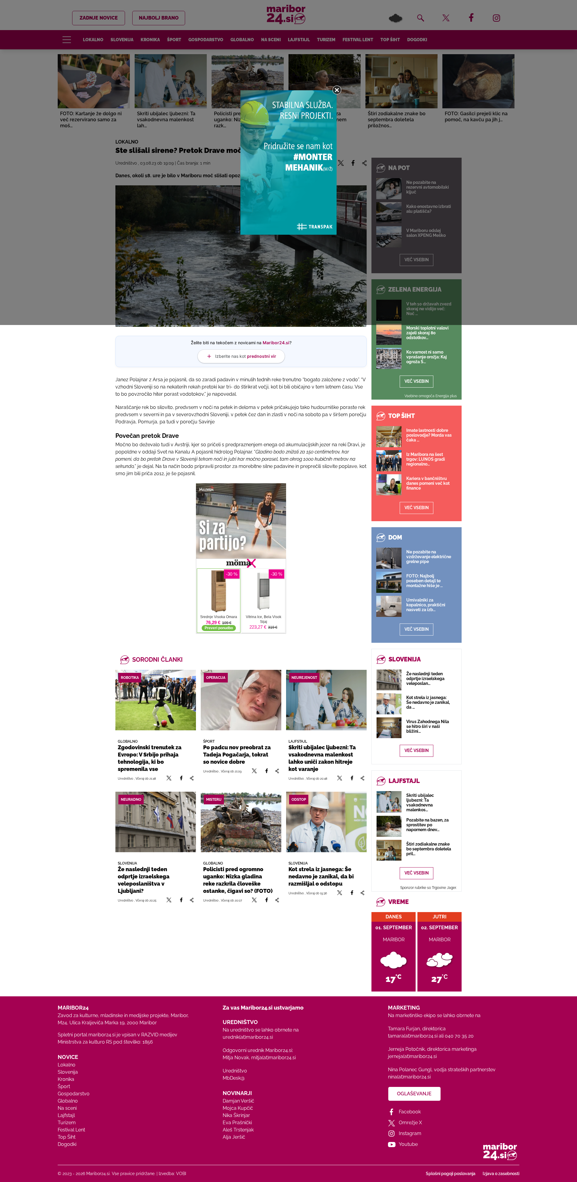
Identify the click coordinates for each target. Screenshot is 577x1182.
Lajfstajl (66, 1115)
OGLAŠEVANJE (414, 1094)
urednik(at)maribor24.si (248, 1037)
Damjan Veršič (238, 1101)
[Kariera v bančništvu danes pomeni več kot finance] (388, 484)
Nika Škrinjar (236, 1115)
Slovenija (68, 1072)
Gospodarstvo (74, 1094)
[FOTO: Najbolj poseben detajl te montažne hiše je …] (388, 582)
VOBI (181, 1173)
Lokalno (66, 1065)
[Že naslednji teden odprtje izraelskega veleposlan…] (389, 680)
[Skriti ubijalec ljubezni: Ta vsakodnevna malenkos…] (389, 802)
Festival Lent (71, 1130)
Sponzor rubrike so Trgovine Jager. (428, 888)
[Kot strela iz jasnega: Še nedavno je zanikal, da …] (389, 703)
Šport (64, 1086)
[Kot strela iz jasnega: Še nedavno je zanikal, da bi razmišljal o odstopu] (326, 822)
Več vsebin (417, 381)
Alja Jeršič (234, 1137)
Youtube (408, 1144)
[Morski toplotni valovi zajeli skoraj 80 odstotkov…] (388, 334)
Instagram (410, 1133)
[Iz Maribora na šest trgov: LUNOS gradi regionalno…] (388, 460)
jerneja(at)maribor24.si (412, 1056)
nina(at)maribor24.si (409, 1077)
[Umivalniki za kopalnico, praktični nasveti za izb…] (388, 606)
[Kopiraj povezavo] (192, 778)
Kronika (66, 1079)
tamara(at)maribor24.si (413, 1036)
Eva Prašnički (237, 1122)
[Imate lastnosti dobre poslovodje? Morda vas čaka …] (388, 436)
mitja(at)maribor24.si (273, 1057)
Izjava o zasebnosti (501, 1173)
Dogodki (67, 1144)
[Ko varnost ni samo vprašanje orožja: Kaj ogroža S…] (388, 358)
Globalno (68, 1101)
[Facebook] (181, 778)
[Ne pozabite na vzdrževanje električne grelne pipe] (388, 558)
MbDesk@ (234, 1078)
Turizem (67, 1122)
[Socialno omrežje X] (169, 778)
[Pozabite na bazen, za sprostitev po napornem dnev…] (389, 826)
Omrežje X (410, 1122)
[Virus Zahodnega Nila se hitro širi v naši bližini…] (389, 727)
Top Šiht (66, 1137)
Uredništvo (235, 1071)
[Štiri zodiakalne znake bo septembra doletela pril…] (389, 850)
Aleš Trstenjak (238, 1130)
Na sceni (67, 1108)
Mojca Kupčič (238, 1108)
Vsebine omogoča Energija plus (431, 396)
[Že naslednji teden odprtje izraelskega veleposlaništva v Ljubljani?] (155, 822)
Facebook (410, 1112)
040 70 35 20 (459, 1036)
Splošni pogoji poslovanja (450, 1173)
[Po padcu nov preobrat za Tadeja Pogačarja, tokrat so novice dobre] (241, 700)
